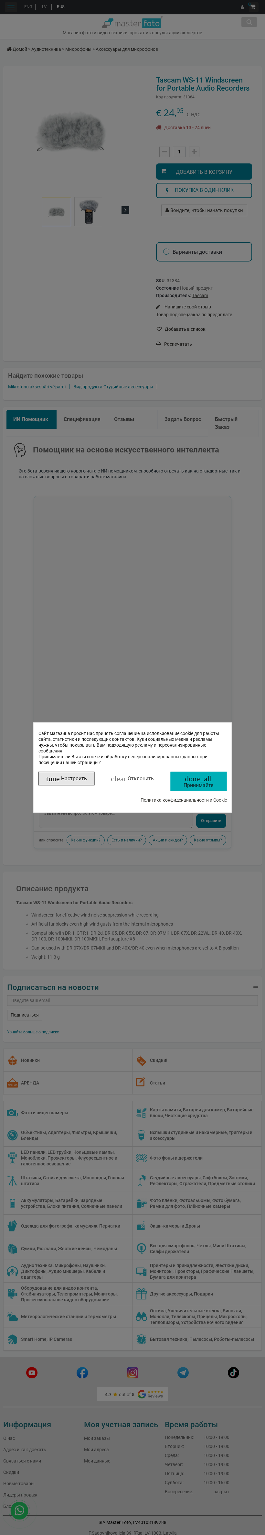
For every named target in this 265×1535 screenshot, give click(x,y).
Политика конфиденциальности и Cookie (184, 800)
